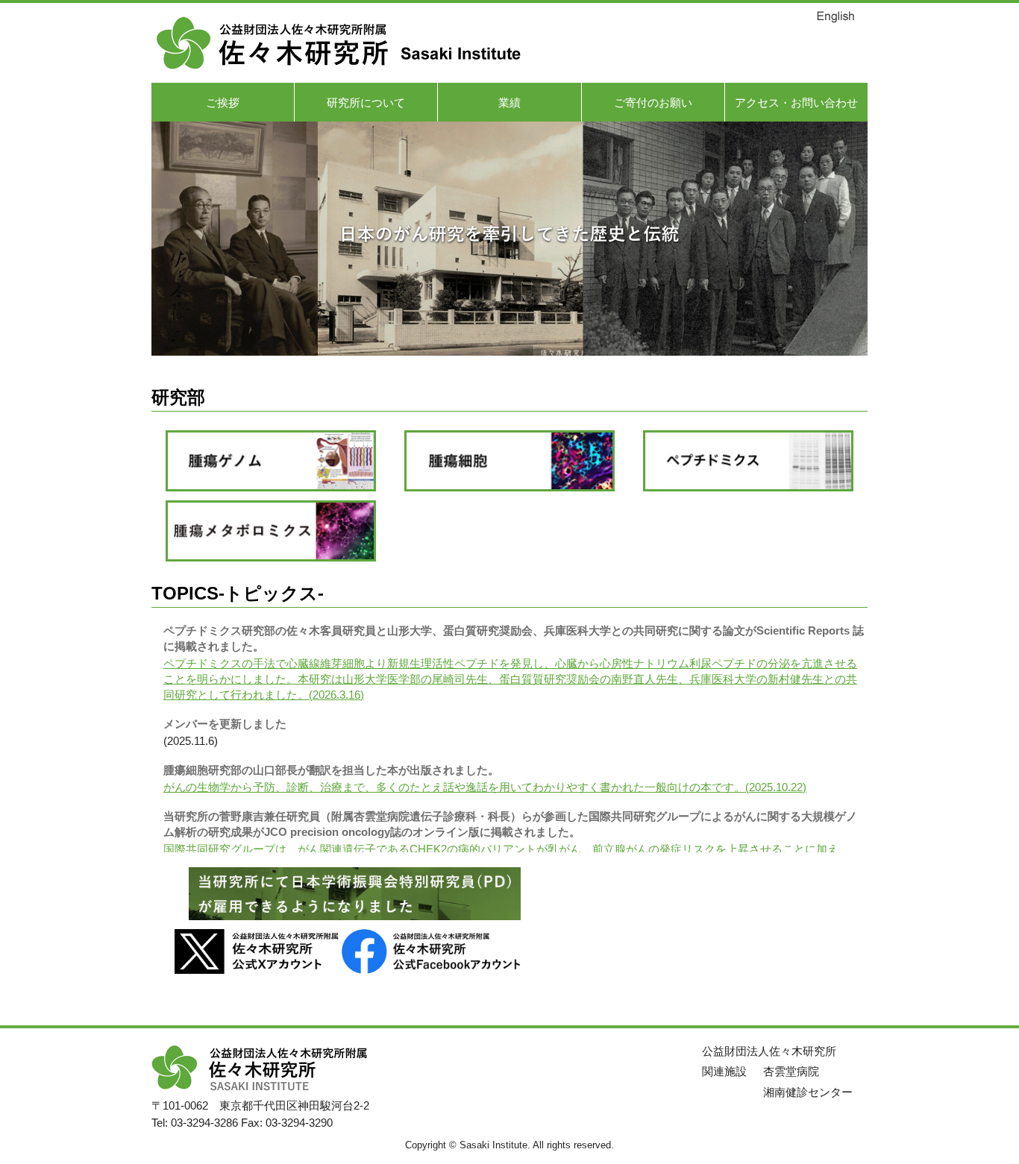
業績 (509, 102)
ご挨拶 (222, 102)
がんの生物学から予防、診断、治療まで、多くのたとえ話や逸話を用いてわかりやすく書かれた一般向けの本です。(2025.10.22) (484, 787)
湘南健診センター (808, 1092)
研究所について (366, 102)
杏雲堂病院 (791, 1071)
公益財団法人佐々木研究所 (769, 1051)
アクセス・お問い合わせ (796, 102)
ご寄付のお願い (653, 102)
